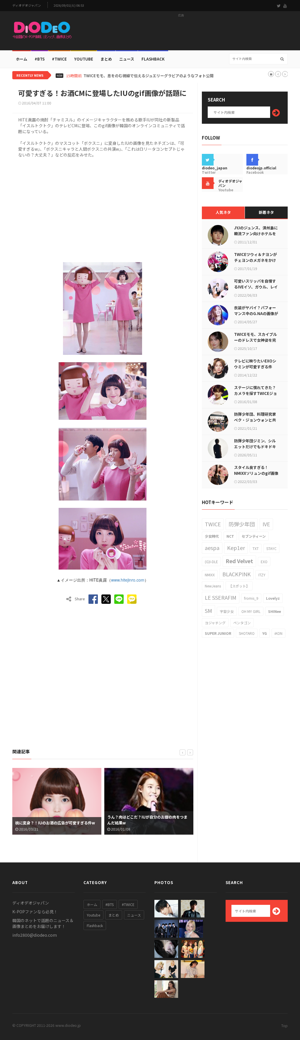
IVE (266, 524)
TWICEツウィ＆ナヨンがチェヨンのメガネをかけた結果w (255, 260)
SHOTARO (247, 633)
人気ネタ (223, 212)
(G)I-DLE (211, 561)
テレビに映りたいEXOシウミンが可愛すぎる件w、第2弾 (255, 366)
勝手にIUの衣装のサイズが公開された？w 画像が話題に (147, 820)
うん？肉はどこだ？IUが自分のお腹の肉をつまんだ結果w (55, 820)
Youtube (93, 914)
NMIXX (210, 574)
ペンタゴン (242, 622)
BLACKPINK (236, 574)
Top (284, 1025)
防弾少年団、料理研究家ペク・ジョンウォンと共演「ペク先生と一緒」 (255, 420)
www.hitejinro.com (127, 580)
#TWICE (128, 904)
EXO (264, 561)
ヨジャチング (215, 622)
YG (264, 633)
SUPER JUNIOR (218, 633)
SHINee (274, 611)
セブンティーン (254, 536)
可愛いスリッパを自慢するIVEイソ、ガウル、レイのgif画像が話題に (256, 286)
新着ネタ (266, 212)
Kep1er (236, 547)
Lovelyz (273, 598)
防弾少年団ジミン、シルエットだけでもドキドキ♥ (255, 446)
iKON (278, 633)
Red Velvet (239, 561)
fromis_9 (251, 598)
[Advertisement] (181, 32)
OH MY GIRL (250, 611)
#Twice (59, 59)
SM (208, 610)
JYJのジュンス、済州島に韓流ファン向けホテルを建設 (256, 233)
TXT (256, 548)
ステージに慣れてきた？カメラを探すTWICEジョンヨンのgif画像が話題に (256, 393)
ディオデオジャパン (26, 5)
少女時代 (212, 536)
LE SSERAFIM (220, 597)
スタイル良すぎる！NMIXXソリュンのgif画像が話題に (256, 473)
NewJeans (213, 585)
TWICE (213, 524)
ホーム (21, 59)
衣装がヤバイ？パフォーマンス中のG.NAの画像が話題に (256, 313)
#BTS (40, 59)
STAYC (271, 548)
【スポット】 (239, 585)
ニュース (126, 59)
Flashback (153, 59)
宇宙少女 (227, 611)
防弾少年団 (242, 524)
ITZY (261, 574)
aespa (212, 547)
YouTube (83, 59)
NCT (230, 536)
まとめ (106, 59)
